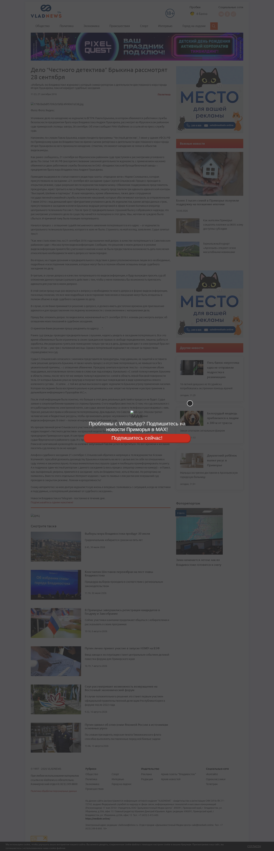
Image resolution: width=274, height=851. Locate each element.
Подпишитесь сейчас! (137, 438)
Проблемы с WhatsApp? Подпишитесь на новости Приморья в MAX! (137, 426)
